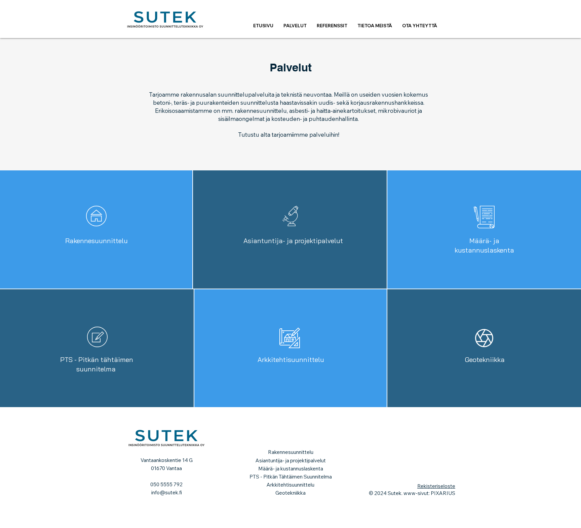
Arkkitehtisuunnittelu (290, 485)
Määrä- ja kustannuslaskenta (290, 468)
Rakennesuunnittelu (290, 452)
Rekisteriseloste (436, 486)
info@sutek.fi (166, 492)
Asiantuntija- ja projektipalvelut (291, 460)
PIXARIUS (443, 493)
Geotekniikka (290, 493)
